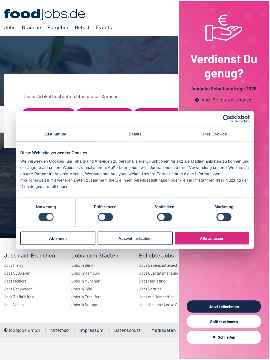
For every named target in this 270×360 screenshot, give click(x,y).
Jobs (10, 27)
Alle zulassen (212, 238)
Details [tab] (135, 134)
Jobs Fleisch (15, 265)
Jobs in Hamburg (85, 273)
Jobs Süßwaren (17, 273)
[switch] (105, 217)
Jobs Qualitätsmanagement (162, 273)
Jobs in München (85, 281)
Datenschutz (128, 330)
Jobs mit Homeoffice (157, 296)
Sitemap (60, 330)
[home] (58, 14)
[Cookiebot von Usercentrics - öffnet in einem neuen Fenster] (227, 119)
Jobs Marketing (152, 281)
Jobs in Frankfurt (86, 296)
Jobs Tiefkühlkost (19, 296)
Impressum (91, 330)
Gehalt (82, 27)
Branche (31, 27)
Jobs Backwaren (18, 288)
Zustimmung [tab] (56, 134)
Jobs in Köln (81, 288)
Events (104, 27)
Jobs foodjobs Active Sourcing (164, 304)
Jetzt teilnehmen (224, 306)
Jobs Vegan (14, 304)
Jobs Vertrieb (150, 288)
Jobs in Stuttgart (85, 304)
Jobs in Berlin (82, 265)
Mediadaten (163, 330)
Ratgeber (58, 27)
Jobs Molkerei (16, 281)
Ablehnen (58, 238)
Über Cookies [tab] (214, 134)
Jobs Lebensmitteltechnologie (165, 265)
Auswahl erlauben (135, 238)
